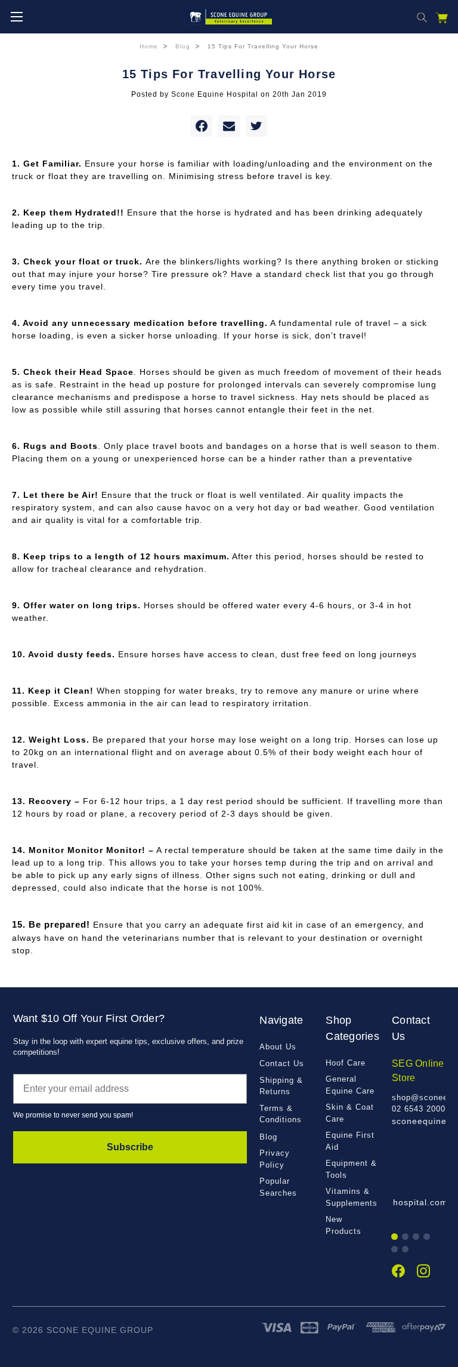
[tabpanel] (418, 1092)
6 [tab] (406, 1249)
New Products (343, 1225)
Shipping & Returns (281, 1086)
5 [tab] (395, 1249)
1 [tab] (395, 1237)
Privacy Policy (274, 1159)
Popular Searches (278, 1187)
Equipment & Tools (351, 1169)
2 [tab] (406, 1237)
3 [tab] (416, 1237)
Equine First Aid (350, 1141)
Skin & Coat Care (350, 1113)
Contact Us (281, 1063)
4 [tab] (427, 1237)
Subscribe (130, 1147)
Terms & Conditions (280, 1114)
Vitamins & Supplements (351, 1197)
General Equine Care (350, 1084)
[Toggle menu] (16, 16)
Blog (268, 1136)
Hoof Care (346, 1062)
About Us (277, 1046)
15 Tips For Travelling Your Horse (229, 74)
